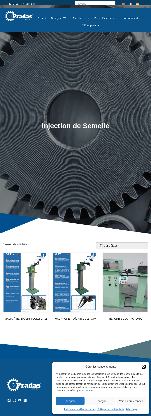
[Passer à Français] (130, 3)
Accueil (42, 18)
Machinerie (79, 18)
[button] (143, 366)
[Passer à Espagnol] (137, 3)
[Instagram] (15, 400)
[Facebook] (10, 400)
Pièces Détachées (104, 18)
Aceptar (70, 401)
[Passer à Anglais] (123, 3)
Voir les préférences (131, 401)
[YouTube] (21, 400)
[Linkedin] (26, 400)
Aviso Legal (132, 409)
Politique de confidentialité (110, 409)
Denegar (101, 401)
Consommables (131, 18)
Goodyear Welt (59, 18)
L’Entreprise (89, 25)
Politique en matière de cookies (80, 409)
